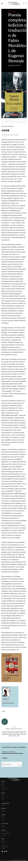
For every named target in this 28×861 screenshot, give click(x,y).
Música (2, 798)
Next (20, 667)
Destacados (3, 835)
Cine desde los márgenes (11, 675)
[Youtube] (6, 851)
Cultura (2, 783)
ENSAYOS (3, 814)
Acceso (2, 840)
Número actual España (5, 833)
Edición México (6, 678)
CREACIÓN (3, 808)
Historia (2, 816)
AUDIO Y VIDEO (4, 823)
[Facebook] (2, 130)
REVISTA (3, 830)
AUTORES (19, 740)
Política (2, 784)
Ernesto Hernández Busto (14, 728)
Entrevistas (3, 805)
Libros (9, 11)
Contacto (3, 848)
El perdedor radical (8, 703)
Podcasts (3, 826)
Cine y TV (3, 794)
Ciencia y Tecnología (5, 788)
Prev (3, 667)
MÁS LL (3, 838)
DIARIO (2, 781)
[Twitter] (4, 130)
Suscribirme (3, 842)
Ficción (2, 811)
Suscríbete (6, 679)
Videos (2, 825)
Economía (3, 786)
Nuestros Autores (4, 847)
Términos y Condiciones (13, 860)
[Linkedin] (6, 130)
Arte (2, 799)
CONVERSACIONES (5, 803)
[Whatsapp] (8, 130)
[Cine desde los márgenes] (11, 666)
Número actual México (5, 831)
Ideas (2, 818)
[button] (2, 3)
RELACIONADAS (6, 740)
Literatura (3, 789)
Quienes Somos (4, 845)
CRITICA (3, 793)
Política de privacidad (23, 860)
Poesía (13, 11)
